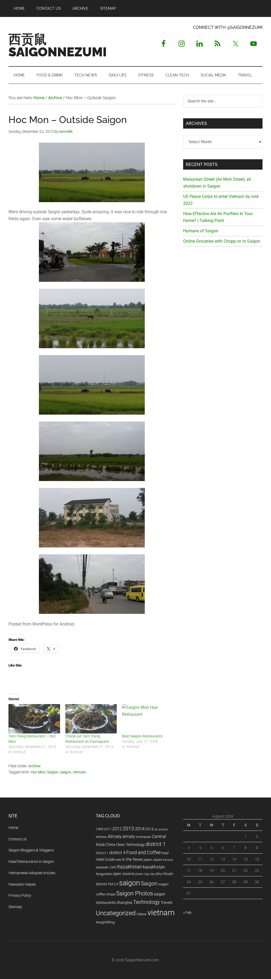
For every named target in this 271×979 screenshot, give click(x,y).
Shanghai (124, 902)
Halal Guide (105, 859)
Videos (141, 914)
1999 (99, 829)
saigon (65, 772)
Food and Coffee (143, 852)
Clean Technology (130, 844)
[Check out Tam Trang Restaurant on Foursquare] (91, 718)
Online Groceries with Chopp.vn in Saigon (221, 241)
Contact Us (17, 839)
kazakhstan (154, 866)
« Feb (187, 912)
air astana (161, 829)
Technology (146, 902)
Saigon (52, 772)
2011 (107, 829)
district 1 (156, 844)
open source (123, 873)
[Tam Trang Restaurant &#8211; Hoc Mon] (34, 718)
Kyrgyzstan (104, 874)
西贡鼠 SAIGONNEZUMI (57, 45)
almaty (128, 836)
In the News (132, 859)
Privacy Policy (19, 895)
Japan (157, 860)
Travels (166, 902)
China (110, 844)
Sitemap (15, 907)
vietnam (79, 772)
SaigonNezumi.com (142, 960)
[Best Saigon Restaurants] (148, 718)
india (118, 860)
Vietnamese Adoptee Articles (31, 873)
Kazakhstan (129, 866)
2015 (149, 829)
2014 (139, 828)
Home (13, 828)
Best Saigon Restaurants (142, 736)
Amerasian (143, 837)
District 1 (102, 853)
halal (165, 853)
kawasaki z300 (106, 867)
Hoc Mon (38, 772)
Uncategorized (116, 913)
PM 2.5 (113, 884)
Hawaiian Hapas (22, 884)
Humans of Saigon (200, 230)
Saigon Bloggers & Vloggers (31, 850)
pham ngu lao (145, 874)
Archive (34, 766)
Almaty (114, 836)
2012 (117, 828)
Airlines (101, 837)
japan (148, 860)
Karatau (168, 860)
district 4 (117, 852)
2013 (128, 829)
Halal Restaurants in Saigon (31, 861)
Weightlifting (105, 922)
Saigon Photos (134, 893)
